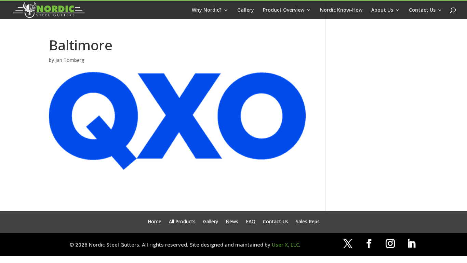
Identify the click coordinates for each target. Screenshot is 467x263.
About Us (382, 10)
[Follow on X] (347, 244)
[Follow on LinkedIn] (411, 244)
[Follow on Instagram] (390, 244)
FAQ (250, 222)
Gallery (245, 10)
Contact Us (422, 10)
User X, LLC (285, 244)
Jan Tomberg (69, 60)
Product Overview (283, 10)
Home (154, 222)
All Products (182, 222)
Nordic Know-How (341, 10)
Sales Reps (308, 222)
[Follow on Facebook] (369, 244)
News (232, 222)
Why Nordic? (207, 10)
